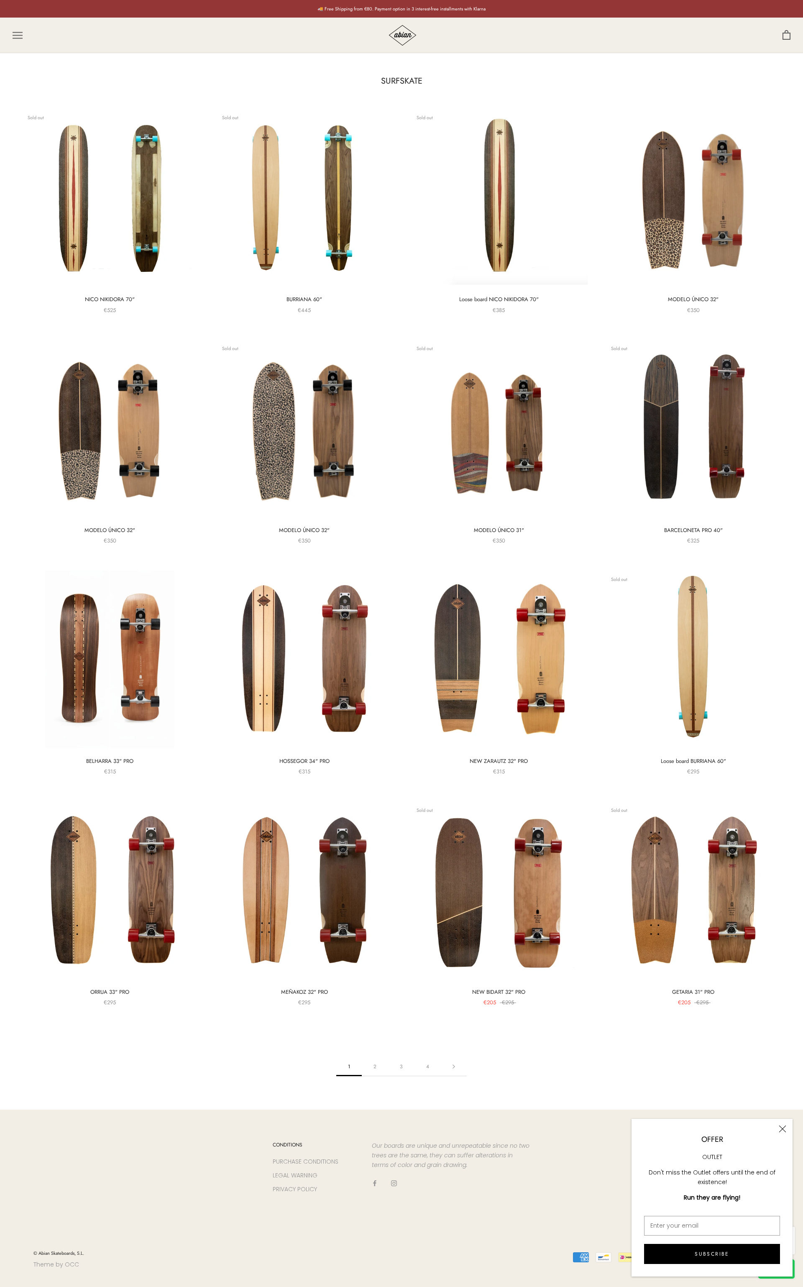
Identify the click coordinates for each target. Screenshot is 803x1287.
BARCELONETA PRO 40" (693, 530)
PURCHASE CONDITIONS (305, 1161)
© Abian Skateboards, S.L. (58, 1253)
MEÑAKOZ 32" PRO (304, 992)
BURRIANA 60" (304, 299)
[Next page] (454, 1066)
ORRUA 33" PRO (109, 992)
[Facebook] (375, 1183)
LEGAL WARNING (295, 1175)
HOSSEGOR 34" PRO (304, 761)
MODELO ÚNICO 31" (499, 530)
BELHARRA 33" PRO (109, 761)
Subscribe (712, 1254)
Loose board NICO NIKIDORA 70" (499, 299)
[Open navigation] (18, 35)
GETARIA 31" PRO (693, 992)
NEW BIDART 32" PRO (498, 992)
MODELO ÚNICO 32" (693, 299)
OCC (72, 1264)
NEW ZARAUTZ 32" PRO (499, 761)
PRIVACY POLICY (295, 1189)
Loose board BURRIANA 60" (693, 761)
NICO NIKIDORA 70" (110, 299)
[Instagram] (394, 1183)
